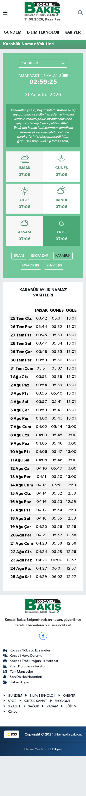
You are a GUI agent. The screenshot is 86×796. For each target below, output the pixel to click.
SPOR (12, 701)
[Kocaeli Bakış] (42, 9)
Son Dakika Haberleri (26, 677)
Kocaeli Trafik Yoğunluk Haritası (34, 661)
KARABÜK (62, 255)
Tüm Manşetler (21, 671)
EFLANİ (19, 255)
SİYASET (14, 706)
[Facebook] (43, 636)
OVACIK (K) (30, 265)
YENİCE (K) (54, 265)
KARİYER (72, 32)
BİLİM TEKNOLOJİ (43, 32)
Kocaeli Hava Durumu (26, 655)
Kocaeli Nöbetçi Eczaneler (30, 650)
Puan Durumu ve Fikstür (28, 666)
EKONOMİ (62, 701)
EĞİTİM (71, 706)
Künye (12, 711)
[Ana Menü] (5, 13)
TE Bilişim (55, 749)
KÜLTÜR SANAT (35, 701)
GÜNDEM (12, 32)
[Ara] (80, 13)
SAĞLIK (33, 706)
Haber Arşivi (19, 682)
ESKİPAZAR (39, 255)
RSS (14, 734)
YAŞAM (52, 706)
